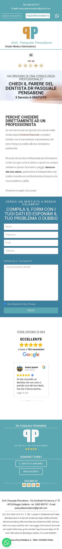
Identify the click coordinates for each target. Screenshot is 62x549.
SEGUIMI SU (31, 481)
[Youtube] (36, 65)
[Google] (30, 65)
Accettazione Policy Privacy (21, 304)
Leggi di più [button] (22, 392)
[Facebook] (20, 65)
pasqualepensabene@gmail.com (35, 8)
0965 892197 (33, 5)
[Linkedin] (25, 65)
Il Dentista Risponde (28, 134)
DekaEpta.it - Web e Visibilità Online (36, 540)
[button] (31, 55)
